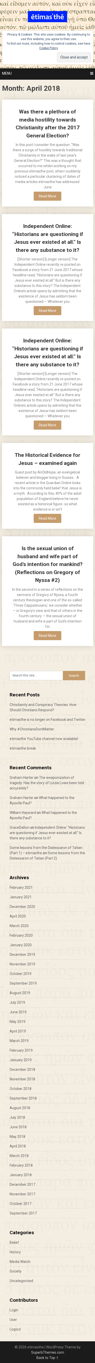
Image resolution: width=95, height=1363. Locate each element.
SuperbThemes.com (47, 1352)
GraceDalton (19, 827)
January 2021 (21, 897)
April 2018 (18, 1146)
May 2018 (17, 1137)
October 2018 (20, 1089)
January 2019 (21, 1060)
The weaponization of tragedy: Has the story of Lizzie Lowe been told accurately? (47, 783)
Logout (15, 1329)
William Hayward (23, 813)
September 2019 (23, 983)
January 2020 (21, 945)
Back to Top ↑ (47, 1358)
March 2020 (19, 926)
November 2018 (22, 1079)
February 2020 (21, 935)
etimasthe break (23, 748)
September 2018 (23, 1098)
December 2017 (22, 1184)
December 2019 (22, 955)
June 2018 (18, 1127)
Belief (14, 1242)
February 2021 (21, 887)
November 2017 (22, 1194)
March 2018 (19, 1156)
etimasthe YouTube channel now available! (44, 739)
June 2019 (18, 1012)
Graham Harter (21, 778)
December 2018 (22, 1070)
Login (14, 1310)
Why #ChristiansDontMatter (32, 729)
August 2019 (20, 993)
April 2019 (18, 1031)
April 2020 (18, 916)
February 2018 (21, 1165)
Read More (47, 196)
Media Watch (20, 1262)
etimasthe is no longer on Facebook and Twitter (47, 720)
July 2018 (17, 1117)
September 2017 (23, 1213)
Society (16, 1271)
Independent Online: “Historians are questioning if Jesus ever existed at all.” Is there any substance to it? (47, 832)
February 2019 (21, 1050)
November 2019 (22, 964)
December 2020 (22, 907)
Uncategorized (21, 1281)
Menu (7, 73)
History (15, 1252)
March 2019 (19, 1041)
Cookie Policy (48, 48)
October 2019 (20, 974)
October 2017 (20, 1204)
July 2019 (17, 1002)
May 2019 (17, 1022)
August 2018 (20, 1108)
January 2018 (21, 1175)
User (13, 1320)
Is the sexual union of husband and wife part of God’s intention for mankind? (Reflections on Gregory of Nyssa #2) (48, 564)
